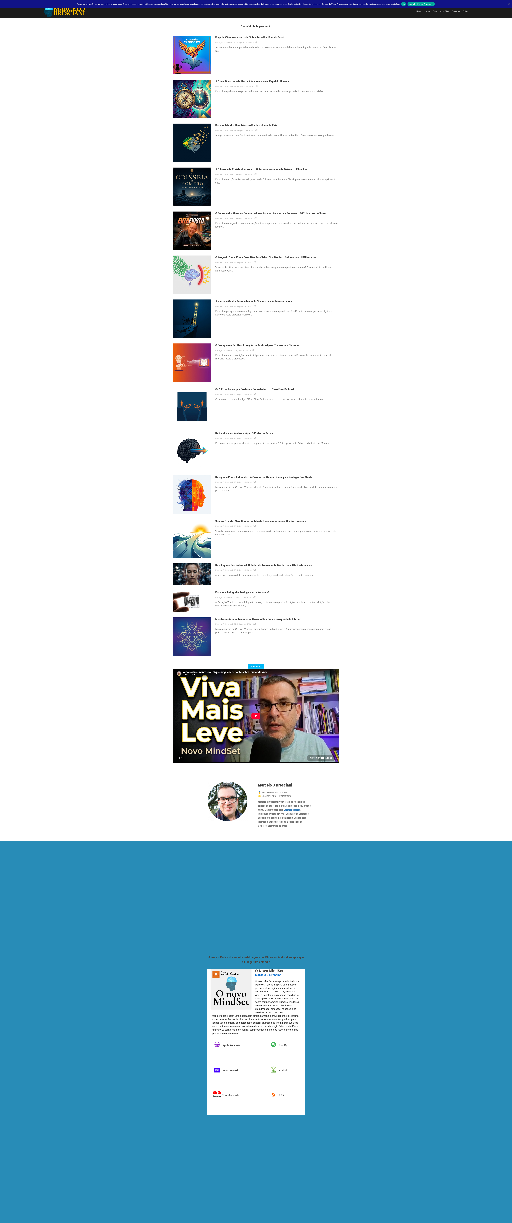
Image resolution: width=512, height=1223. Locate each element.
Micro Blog (444, 11)
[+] (192, 55)
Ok (403, 4)
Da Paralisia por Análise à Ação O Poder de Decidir (244, 433)
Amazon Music (230, 1070)
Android (283, 1070)
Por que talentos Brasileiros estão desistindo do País (246, 125)
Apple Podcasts (231, 1045)
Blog (435, 11)
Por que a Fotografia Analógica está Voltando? (242, 592)
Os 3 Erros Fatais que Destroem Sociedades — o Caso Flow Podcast (254, 389)
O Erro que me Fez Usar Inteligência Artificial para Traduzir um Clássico (257, 345)
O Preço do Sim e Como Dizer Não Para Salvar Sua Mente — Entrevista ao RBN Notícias (265, 257)
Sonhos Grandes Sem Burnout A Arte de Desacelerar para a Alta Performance (260, 521)
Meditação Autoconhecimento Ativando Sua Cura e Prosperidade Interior (258, 619)
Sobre (465, 11)
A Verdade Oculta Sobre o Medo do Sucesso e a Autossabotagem (253, 301)
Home (418, 11)
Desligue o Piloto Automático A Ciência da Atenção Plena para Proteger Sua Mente (263, 477)
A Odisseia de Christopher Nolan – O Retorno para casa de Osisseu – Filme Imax (262, 169)
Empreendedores (292, 809)
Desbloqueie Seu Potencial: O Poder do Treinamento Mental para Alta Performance (263, 565)
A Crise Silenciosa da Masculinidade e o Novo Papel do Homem (252, 81)
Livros (427, 11)
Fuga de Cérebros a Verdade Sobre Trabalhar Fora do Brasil (249, 37)
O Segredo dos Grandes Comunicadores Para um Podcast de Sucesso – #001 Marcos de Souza (271, 213)
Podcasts (456, 11)
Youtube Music (230, 1095)
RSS (281, 1095)
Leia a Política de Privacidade (421, 4)
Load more (256, 666)
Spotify (283, 1045)
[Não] (508, 4)
